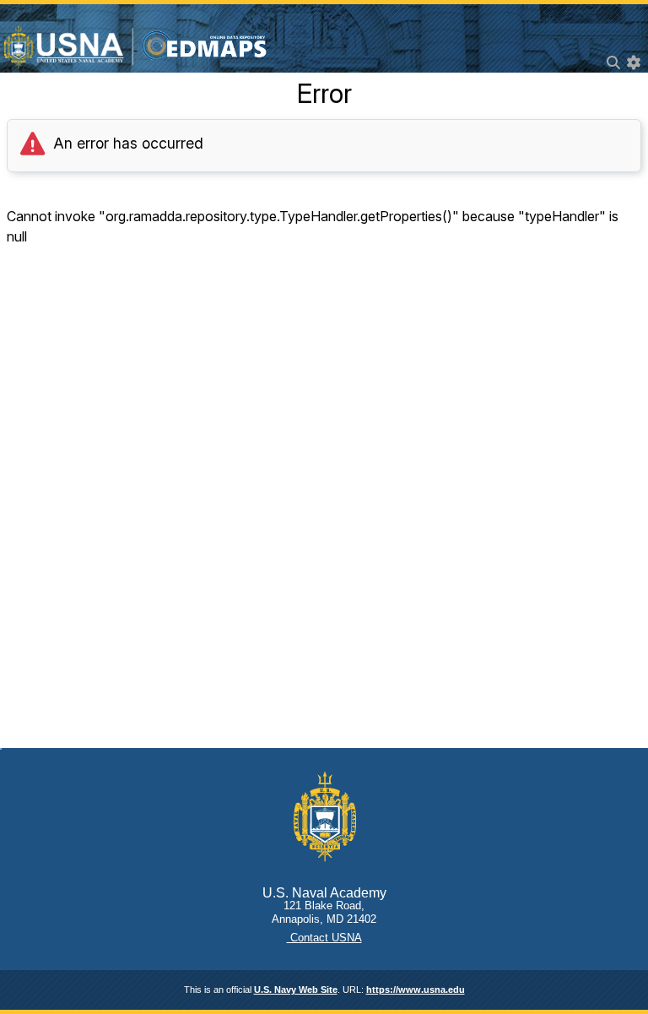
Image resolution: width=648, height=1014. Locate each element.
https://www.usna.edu (415, 989)
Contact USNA (324, 937)
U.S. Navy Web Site (296, 989)
